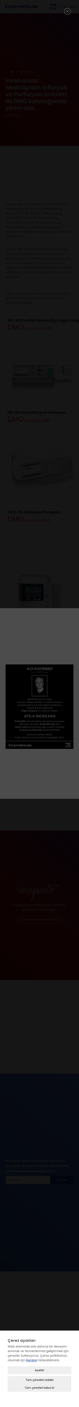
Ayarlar (39, 1370)
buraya (31, 1360)
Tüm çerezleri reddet (40, 1380)
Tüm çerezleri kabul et (39, 1388)
